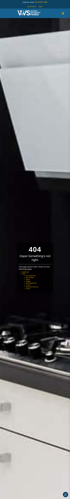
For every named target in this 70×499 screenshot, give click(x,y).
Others (28, 289)
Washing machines (32, 287)
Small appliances (31, 283)
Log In (40, 6)
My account (31, 6)
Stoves (28, 285)
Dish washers (30, 277)
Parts (23, 274)
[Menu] (63, 13)
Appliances (25, 272)
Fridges (28, 281)
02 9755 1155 (41, 2)
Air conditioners (31, 276)
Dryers (28, 279)
